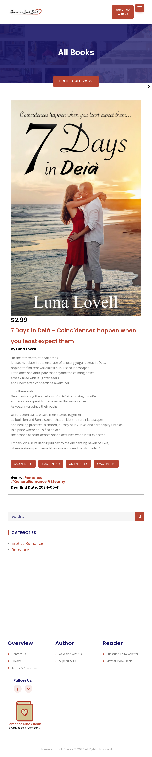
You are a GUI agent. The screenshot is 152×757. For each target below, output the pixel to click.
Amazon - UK (51, 464)
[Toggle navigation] (139, 8)
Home (64, 81)
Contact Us (19, 654)
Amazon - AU (106, 464)
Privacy (16, 661)
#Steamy (56, 481)
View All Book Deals (119, 661)
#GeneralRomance (29, 481)
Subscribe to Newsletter (122, 654)
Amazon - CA (78, 464)
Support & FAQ (69, 661)
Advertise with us (123, 12)
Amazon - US (23, 464)
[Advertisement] (76, 589)
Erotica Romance (27, 543)
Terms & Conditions (24, 668)
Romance (33, 477)
